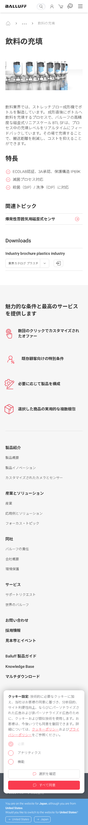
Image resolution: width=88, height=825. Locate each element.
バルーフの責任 (17, 549)
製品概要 (12, 458)
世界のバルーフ (17, 605)
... (24, 21)
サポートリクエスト (20, 595)
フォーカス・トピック (22, 523)
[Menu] (80, 6)
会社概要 (12, 559)
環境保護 (12, 569)
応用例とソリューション (24, 514)
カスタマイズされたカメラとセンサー (34, 478)
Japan (45, 819)
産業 (8, 503)
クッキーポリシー (45, 729)
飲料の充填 (46, 23)
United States (20, 819)
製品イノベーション (20, 468)
